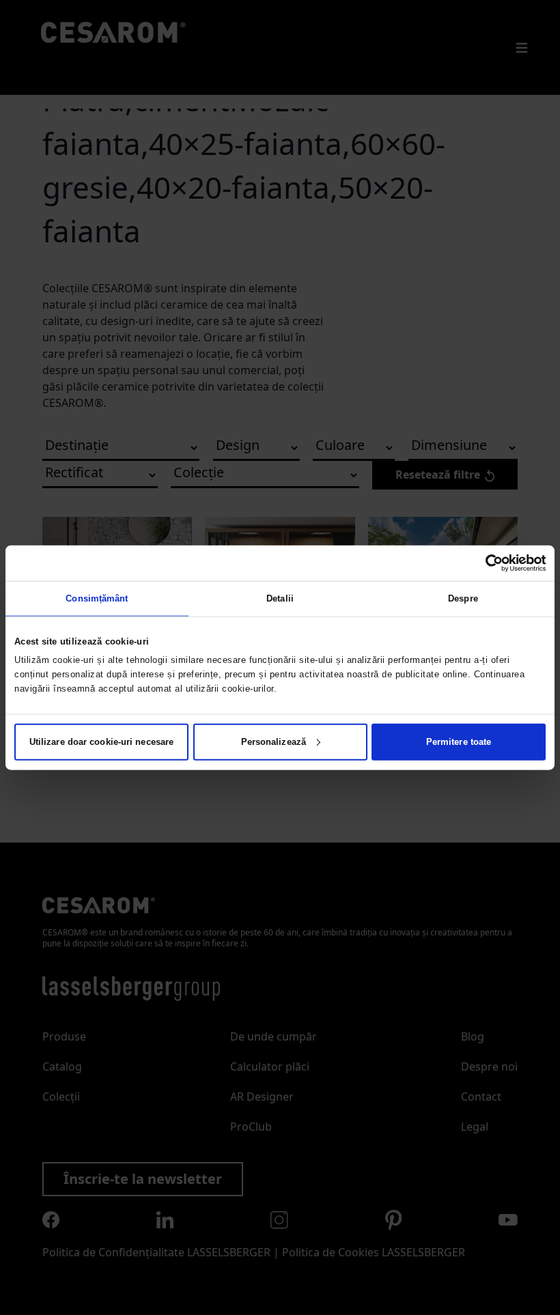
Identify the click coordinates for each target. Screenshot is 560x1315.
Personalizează (273, 741)
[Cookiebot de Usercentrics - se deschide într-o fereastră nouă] (486, 563)
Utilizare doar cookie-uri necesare (101, 741)
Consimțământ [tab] (97, 598)
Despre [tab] (463, 598)
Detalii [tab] (280, 598)
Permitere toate (459, 741)
